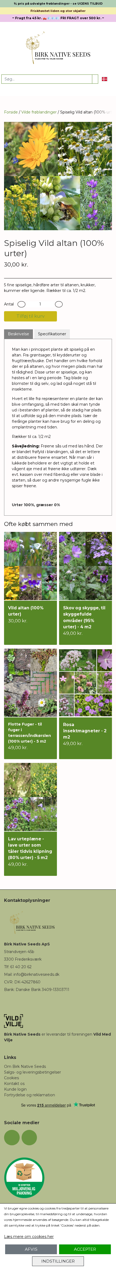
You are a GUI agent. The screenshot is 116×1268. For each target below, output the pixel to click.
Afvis (31, 1249)
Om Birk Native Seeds (25, 1066)
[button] (21, 304)
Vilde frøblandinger (39, 112)
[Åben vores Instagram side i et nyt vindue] (29, 1138)
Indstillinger (58, 1261)
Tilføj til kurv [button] (30, 316)
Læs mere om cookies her (29, 1236)
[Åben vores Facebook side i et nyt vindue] (12, 1138)
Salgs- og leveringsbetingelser (32, 1072)
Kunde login (15, 1089)
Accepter (85, 1249)
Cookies (11, 1077)
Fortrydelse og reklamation (29, 1095)
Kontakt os (14, 1083)
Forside (11, 112)
